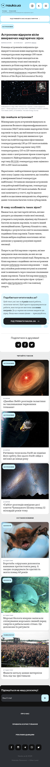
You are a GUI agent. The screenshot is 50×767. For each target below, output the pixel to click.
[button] (32, 6)
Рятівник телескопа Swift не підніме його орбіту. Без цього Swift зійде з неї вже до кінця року (24, 456)
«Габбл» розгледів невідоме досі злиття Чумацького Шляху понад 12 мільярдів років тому (24, 507)
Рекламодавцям (25, 735)
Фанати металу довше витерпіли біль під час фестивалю (22, 674)
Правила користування (25, 724)
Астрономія (12, 11)
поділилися (20, 72)
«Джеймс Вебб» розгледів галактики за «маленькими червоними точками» (24, 404)
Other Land (33, 760)
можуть (43, 275)
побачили (14, 265)
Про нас (25, 714)
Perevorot (23, 760)
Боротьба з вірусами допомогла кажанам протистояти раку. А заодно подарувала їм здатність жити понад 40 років (21, 568)
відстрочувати (15, 283)
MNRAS (34, 43)
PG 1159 (14, 161)
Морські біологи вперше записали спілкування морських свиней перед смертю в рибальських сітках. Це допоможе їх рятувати (24, 623)
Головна (4, 11)
